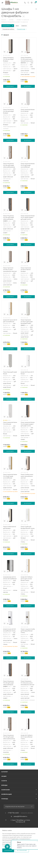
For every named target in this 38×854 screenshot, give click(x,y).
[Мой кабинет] (31, 3)
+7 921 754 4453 (13, 813)
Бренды (4, 785)
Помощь (4, 798)
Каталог (4, 771)
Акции (3, 776)
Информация (6, 794)
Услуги (4, 780)
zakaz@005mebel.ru (20, 816)
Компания (5, 789)
